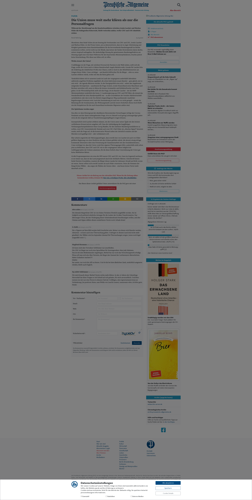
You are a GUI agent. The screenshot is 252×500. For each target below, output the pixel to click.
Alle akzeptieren (168, 483)
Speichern (168, 488)
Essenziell (85, 496)
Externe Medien (138, 496)
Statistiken (111, 496)
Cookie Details (168, 493)
